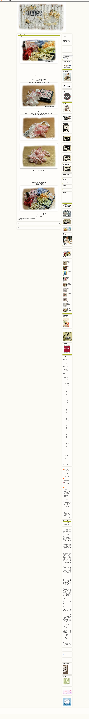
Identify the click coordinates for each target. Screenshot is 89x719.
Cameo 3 (70, 545)
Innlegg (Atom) (41, 225)
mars (66, 458)
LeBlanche (64, 592)
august (66, 385)
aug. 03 (67, 445)
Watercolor (66, 643)
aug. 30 (67, 389)
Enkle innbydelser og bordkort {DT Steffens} (69, 305)
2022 (65, 359)
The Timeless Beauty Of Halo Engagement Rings (67, 498)
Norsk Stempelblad (67, 600)
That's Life (66, 469)
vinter (66, 641)
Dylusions (66, 564)
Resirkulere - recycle (69, 262)
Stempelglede (67, 622)
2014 (65, 370)
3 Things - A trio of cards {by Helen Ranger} (67, 475)
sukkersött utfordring (67, 624)
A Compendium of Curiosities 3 (67, 537)
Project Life (69, 609)
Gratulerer (65, 568)
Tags (66, 626)
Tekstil (64, 627)
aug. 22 (67, 411)
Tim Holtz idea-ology (67, 628)
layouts (66, 591)
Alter (64, 538)
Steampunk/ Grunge (67, 621)
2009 (65, 462)
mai (66, 455)
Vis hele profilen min (66, 182)
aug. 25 (67, 404)
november (66, 379)
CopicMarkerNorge (67, 487)
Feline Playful (66, 522)
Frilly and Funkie (67, 501)
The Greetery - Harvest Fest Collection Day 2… (67, 508)
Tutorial (22, 219)
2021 (65, 360)
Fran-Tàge (67, 566)
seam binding (42, 71)
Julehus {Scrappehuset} (69, 284)
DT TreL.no (69, 563)
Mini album (67, 598)
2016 (65, 367)
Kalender (67, 588)
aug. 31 (67, 386)
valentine (70, 638)
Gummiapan (64, 570)
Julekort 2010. (66, 580)
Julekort (64, 579)
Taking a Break (66, 492)
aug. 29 (67, 391)
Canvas (65, 546)
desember (66, 377)
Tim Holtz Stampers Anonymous (67, 634)
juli (65, 452)
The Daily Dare (66, 524)
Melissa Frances (67, 597)
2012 (65, 373)
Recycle (65, 611)
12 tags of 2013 (67, 530)
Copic (64, 548)
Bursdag (66, 545)
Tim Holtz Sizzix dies (67, 630)
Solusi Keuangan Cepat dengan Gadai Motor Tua (67, 514)
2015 (65, 369)
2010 (65, 376)
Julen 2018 (65, 586)
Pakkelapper (65, 601)
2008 (65, 464)
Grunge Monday (66, 569)
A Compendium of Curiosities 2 (67, 535)
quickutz (70, 610)
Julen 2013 (69, 582)
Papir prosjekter (67, 603)
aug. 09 (67, 436)
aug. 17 (67, 420)
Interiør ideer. (68, 575)
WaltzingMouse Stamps (67, 642)
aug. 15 (67, 425)
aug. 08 (67, 438)
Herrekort (64, 573)
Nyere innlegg (20, 223)
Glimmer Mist (66, 567)
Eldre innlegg (57, 223)
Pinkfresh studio (69, 606)
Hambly (67, 571)
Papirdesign (67, 604)
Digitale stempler (65, 553)
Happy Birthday (68, 267)
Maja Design (69, 595)
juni (65, 454)
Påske (66, 610)
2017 (65, 366)
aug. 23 (67, 409)
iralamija (65, 482)
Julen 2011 (65, 581)
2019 (65, 363)
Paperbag (64, 602)
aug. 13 (67, 429)
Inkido (70, 574)
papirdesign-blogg (67, 478)
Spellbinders (65, 620)
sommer (70, 619)
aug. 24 (67, 407)
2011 (65, 374)
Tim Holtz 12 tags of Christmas (67, 627)
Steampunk (69, 620)
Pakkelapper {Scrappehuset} (69, 310)
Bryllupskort (69, 544)
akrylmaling (67, 537)
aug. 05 (67, 443)
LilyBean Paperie (67, 506)
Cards (70, 546)
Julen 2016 (69, 584)
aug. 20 (67, 416)
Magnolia (69, 593)
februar (66, 459)
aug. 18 (67, 418)
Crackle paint (66, 550)
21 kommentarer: (32, 218)
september (67, 383)
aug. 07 (67, 441)
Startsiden (39, 223)
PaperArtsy (66, 473)
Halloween (69, 570)
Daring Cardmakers (67, 491)
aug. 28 (67, 393)
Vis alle (70, 517)
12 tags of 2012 (65, 529)
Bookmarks (65, 543)
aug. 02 (67, 447)
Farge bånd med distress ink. (24, 36)
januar (66, 461)
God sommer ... (66, 479)
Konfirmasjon (65, 589)
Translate (66, 58)
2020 (65, 362)
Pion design (68, 607)
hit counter (65, 655)
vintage (64, 639)
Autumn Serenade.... (67, 470)
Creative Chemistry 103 (66, 552)
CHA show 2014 (67, 547)
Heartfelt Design (66, 572)
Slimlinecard (65, 619)
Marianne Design (67, 596)
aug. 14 (67, 427)
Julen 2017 (67, 585)
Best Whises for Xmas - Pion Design (69, 300)
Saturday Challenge (66, 512)
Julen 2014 (66, 583)
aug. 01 (67, 450)
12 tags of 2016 (69, 531)
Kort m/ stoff (69, 590)
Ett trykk (69, 565)
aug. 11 (67, 434)
